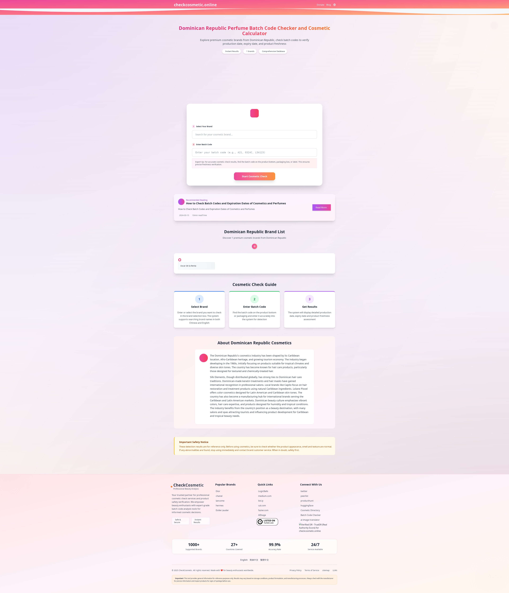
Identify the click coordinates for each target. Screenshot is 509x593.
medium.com (264, 495)
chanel (219, 495)
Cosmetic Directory (310, 510)
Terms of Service (312, 570)
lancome (220, 500)
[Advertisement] (254, 78)
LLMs (335, 570)
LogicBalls (263, 491)
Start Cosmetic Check (254, 176)
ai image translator (310, 519)
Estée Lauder (222, 510)
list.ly (260, 500)
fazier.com (263, 510)
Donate (320, 4)
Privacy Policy (295, 570)
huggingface (307, 505)
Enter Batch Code (202, 144)
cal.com (262, 505)
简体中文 (254, 559)
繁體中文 (264, 559)
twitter (304, 491)
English (244, 559)
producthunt (307, 500)
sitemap (326, 570)
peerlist (304, 495)
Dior (218, 491)
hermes (219, 505)
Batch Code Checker (311, 515)
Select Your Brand (202, 126)
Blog (328, 4)
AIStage (262, 515)
